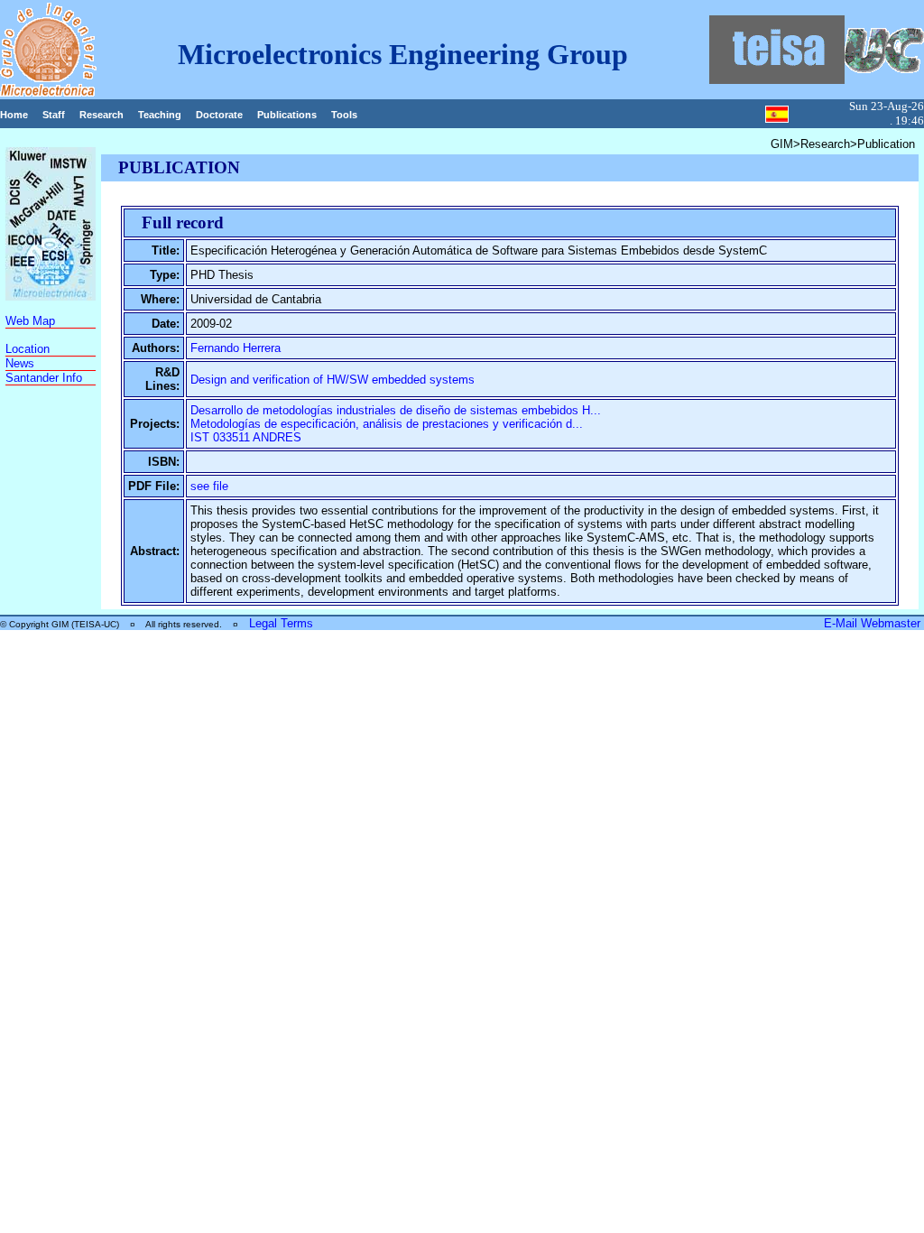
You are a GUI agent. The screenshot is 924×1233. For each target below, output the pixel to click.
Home (14, 114)
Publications (287, 114)
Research (101, 114)
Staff (53, 114)
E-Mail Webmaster (874, 623)
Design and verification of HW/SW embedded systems (332, 379)
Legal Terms (281, 623)
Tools (344, 114)
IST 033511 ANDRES (245, 437)
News (19, 363)
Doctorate (219, 114)
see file (209, 486)
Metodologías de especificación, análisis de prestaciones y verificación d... (386, 424)
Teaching (159, 114)
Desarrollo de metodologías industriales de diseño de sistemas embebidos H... (395, 410)
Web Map (30, 321)
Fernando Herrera (235, 348)
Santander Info (43, 378)
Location (27, 349)
